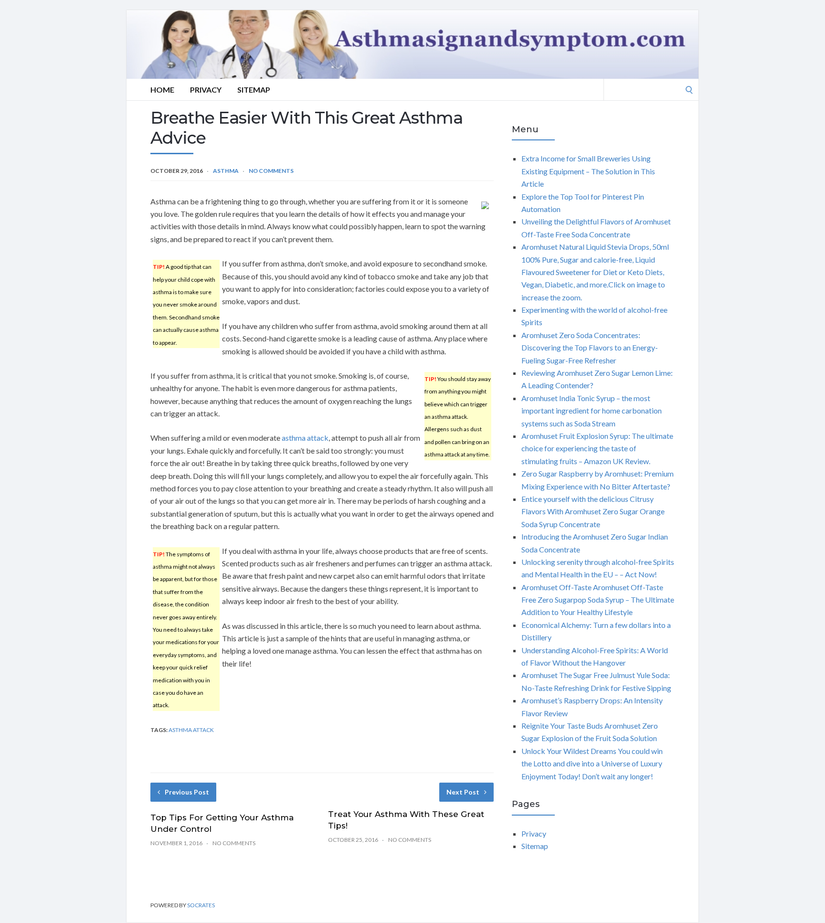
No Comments (271, 170)
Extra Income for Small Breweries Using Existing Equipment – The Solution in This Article (588, 171)
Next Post (462, 792)
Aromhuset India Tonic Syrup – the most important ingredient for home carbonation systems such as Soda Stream (591, 410)
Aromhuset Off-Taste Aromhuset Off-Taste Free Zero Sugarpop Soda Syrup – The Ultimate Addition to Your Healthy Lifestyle (597, 600)
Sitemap (253, 89)
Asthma (226, 170)
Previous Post (187, 792)
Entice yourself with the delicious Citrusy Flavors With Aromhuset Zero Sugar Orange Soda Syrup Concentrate (593, 511)
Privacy (206, 89)
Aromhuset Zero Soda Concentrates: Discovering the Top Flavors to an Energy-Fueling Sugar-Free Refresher (589, 347)
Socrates (201, 905)
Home (162, 89)
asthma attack (305, 437)
